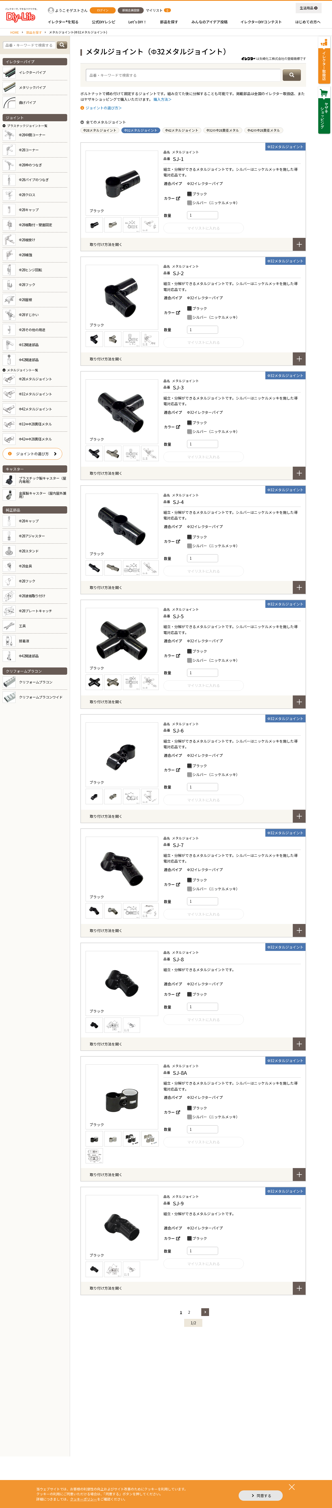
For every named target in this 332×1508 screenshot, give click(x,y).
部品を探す (34, 32)
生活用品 (306, 7)
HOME (14, 32)
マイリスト (154, 10)
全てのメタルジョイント (106, 122)
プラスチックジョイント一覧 (27, 125)
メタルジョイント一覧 (22, 370)
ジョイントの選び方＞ (104, 107)
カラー (169, 198)
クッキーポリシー (83, 1499)
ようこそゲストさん (71, 10)
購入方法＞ (163, 99)
